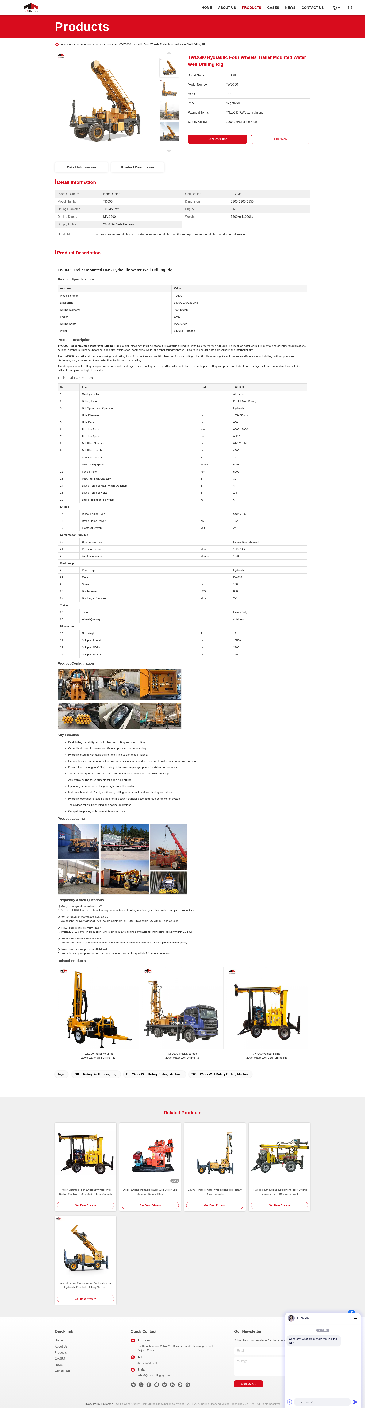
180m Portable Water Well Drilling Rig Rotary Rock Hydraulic (215, 1191)
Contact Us (62, 1370)
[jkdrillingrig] (187, 1385)
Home (207, 8)
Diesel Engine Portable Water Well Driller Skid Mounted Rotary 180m (150, 1191)
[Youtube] (164, 1385)
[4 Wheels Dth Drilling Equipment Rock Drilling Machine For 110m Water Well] (279, 1153)
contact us (313, 8)
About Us (61, 1346)
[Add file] (289, 1402)
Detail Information (81, 167)
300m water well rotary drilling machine (220, 1074)
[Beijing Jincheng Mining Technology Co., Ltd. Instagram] (156, 1385)
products (251, 8)
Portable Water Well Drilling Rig (99, 44)
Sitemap (108, 1403)
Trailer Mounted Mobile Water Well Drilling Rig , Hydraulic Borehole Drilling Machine (85, 1285)
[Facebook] (149, 1385)
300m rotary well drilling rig (95, 1074)
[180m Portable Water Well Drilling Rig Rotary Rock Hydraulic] (215, 1153)
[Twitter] (141, 1385)
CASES (60, 1358)
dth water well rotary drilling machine (154, 1074)
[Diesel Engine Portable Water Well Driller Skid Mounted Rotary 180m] (150, 1153)
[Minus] (355, 1318)
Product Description (137, 167)
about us (227, 8)
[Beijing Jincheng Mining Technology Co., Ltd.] (31, 7)
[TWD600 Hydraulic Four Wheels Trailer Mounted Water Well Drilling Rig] (105, 101)
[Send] (355, 1402)
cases (273, 8)
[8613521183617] (180, 1385)
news (290, 8)
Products (73, 44)
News (59, 1364)
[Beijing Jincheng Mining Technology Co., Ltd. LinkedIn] (172, 1385)
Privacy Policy (92, 1403)
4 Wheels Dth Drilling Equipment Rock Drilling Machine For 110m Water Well (279, 1191)
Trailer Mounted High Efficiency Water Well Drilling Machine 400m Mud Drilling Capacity (85, 1191)
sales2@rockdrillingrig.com (153, 1375)
